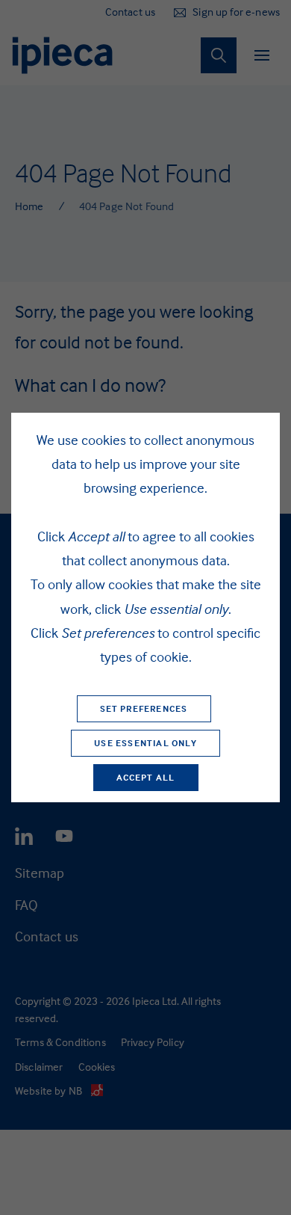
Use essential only (145, 742)
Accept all (145, 777)
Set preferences (144, 708)
